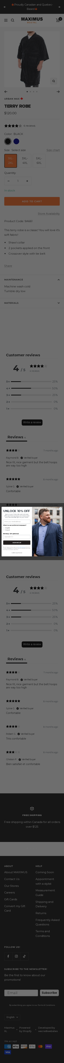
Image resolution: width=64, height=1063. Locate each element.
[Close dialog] (60, 508)
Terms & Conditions (21, 546)
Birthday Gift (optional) (11, 533)
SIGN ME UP (16, 542)
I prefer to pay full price (17, 552)
